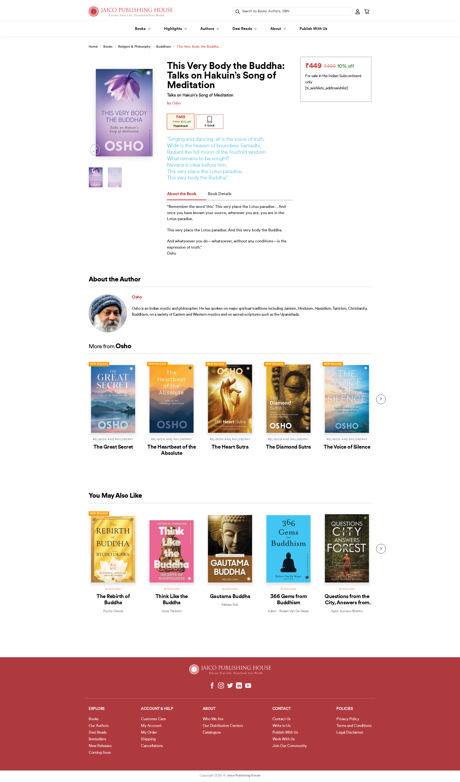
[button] (358, 11)
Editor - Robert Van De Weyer (288, 611)
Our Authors (99, 726)
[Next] (152, 113)
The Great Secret (113, 447)
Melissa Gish (230, 605)
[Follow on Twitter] (230, 686)
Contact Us (281, 719)
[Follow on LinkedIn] (239, 686)
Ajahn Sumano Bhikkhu (347, 611)
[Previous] (96, 113)
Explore (97, 709)
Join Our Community (289, 746)
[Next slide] (381, 399)
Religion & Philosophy (134, 47)
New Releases (100, 746)
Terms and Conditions (353, 726)
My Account (151, 726)
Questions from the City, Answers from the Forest (347, 603)
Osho (176, 103)
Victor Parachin (171, 611)
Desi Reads (242, 29)
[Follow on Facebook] (212, 686)
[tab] (186, 194)
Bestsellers (97, 739)
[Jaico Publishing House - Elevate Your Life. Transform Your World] (130, 11)
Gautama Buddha (230, 596)
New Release (99, 364)
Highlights (173, 29)
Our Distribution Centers (223, 726)
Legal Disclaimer (349, 733)
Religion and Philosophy (113, 439)
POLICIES (344, 709)
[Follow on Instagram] (221, 686)
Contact (281, 709)
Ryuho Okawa (113, 611)
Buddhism (163, 47)
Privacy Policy (347, 719)
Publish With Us (313, 29)
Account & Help (157, 709)
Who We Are (213, 719)
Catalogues (212, 733)
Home (93, 47)
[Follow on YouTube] (248, 686)
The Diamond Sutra (288, 447)
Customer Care (153, 719)
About (275, 29)
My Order (149, 733)
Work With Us (283, 739)
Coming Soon (100, 753)
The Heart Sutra (230, 447)
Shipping (148, 739)
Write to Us (281, 726)
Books (140, 29)
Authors (207, 29)
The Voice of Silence (347, 447)
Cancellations (152, 746)
